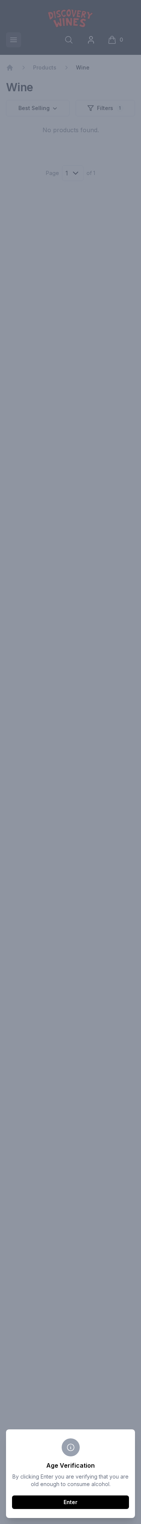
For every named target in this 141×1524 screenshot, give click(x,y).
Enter (70, 1502)
